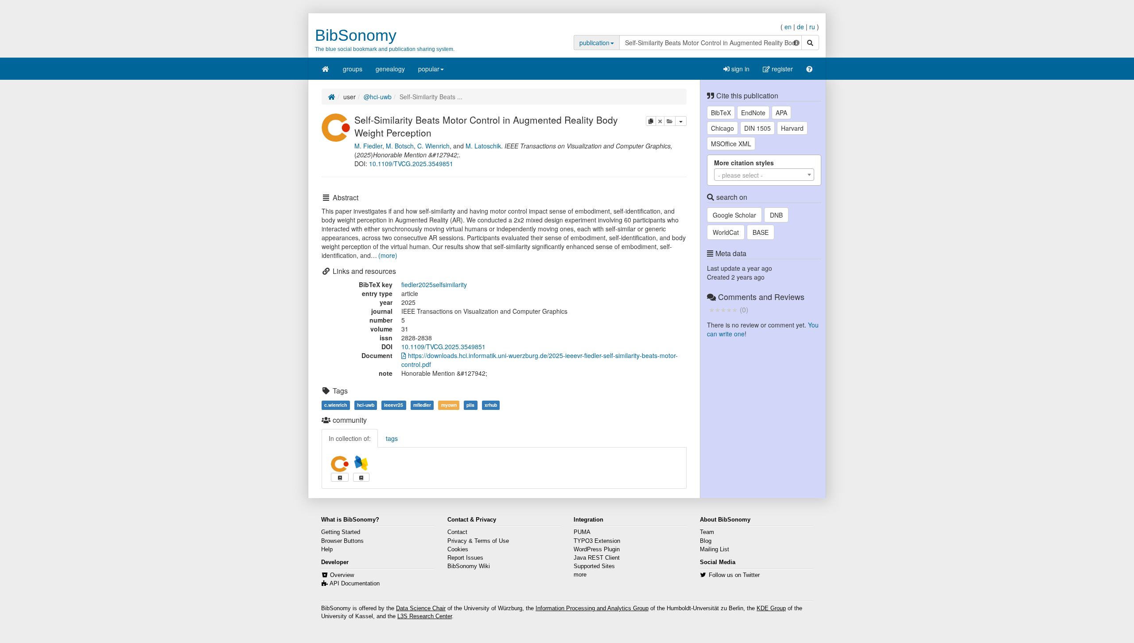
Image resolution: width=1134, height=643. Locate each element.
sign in (740, 68)
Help (327, 549)
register (781, 68)
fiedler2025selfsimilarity (434, 284)
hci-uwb (365, 404)
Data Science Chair (421, 608)
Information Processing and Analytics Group (592, 608)
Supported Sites (594, 566)
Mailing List (714, 549)
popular (428, 68)
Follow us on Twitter (734, 575)
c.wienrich (335, 404)
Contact (457, 532)
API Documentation (355, 584)
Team (707, 532)
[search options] (796, 42)
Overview (342, 575)
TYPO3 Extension (597, 541)
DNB (776, 214)
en (788, 26)
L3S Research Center (424, 616)
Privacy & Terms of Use (478, 541)
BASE (761, 232)
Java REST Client (597, 558)
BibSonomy (355, 35)
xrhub (491, 404)
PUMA (582, 532)
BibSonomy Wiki (468, 566)
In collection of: (350, 438)
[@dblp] (361, 463)
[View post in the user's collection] (340, 477)
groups (352, 68)
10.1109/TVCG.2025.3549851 (411, 163)
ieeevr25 (393, 404)
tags (392, 438)
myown (449, 404)
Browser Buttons (342, 541)
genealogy (390, 68)
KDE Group (771, 608)
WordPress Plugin (597, 549)
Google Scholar (734, 214)
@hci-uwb (378, 96)
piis (470, 404)
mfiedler (422, 404)
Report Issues (465, 558)
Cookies (457, 549)
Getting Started (340, 532)
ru (812, 26)
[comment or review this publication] (723, 309)
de (800, 26)
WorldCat (726, 232)
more (580, 575)
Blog (705, 541)
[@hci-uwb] (336, 126)
